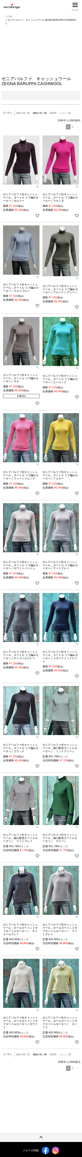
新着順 (53, 113)
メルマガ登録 (31, 1150)
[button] (77, 127)
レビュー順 (65, 113)
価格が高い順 (23, 113)
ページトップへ (41, 1137)
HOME (9, 16)
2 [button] (73, 126)
